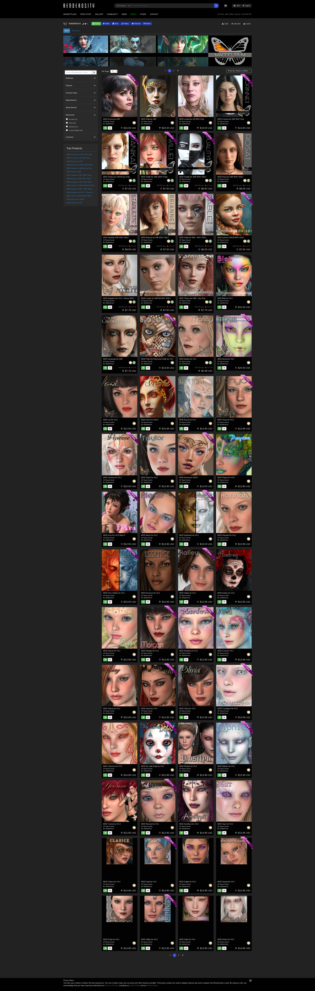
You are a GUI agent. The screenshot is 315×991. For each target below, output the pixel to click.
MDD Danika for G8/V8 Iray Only (79, 168)
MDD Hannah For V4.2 (226, 535)
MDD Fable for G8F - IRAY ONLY (79, 189)
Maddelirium (110, 124)
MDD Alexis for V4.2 (149, 535)
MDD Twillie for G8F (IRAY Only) (79, 175)
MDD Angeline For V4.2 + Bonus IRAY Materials (85, 192)
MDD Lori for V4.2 (110, 420)
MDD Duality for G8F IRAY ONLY (79, 182)
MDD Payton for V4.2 (226, 477)
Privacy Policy (152, 985)
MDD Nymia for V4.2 (225, 359)
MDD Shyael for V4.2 (226, 882)
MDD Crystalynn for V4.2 (227, 708)
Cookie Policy (135, 985)
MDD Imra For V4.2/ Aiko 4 (114, 535)
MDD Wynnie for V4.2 (150, 824)
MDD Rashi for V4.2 (149, 708)
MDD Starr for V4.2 (225, 824)
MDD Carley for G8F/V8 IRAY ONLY (80, 185)
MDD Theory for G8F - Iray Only (192, 298)
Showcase (76, 31)
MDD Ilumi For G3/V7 (150, 420)
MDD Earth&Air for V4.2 (189, 535)
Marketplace (70, 14)
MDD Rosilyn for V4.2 (188, 766)
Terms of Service (111, 985)
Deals (133, 14)
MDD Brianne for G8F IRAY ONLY (80, 165)
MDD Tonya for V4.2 (225, 420)
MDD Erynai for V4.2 (187, 420)
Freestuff (137, 23)
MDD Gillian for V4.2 (149, 939)
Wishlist (148, 23)
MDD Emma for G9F (75, 161)
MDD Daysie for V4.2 (111, 651)
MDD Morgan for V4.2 (150, 651)
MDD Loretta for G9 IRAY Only (78, 158)
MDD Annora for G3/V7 (76, 199)
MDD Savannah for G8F (113, 359)
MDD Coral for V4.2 (225, 651)
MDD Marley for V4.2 (187, 359)
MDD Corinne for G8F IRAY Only (79, 154)
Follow (97, 23)
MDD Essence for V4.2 (150, 593)
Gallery (99, 14)
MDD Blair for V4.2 (225, 298)
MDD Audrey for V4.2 (226, 593)
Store (116, 23)
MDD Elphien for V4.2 (226, 766)
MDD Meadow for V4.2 (188, 651)
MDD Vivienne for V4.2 (112, 477)
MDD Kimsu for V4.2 (74, 203)
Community (112, 14)
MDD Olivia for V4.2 (187, 708)
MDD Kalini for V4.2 (187, 939)
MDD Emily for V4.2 (111, 939)
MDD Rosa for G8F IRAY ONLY (79, 179)
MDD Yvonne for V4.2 (112, 824)
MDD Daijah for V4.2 (187, 882)
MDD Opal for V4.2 (149, 882)
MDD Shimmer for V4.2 (112, 766)
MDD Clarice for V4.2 (111, 882)
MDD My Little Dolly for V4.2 (152, 766)
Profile (106, 23)
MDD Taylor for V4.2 (149, 477)
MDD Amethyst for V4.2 (188, 824)
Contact (154, 14)
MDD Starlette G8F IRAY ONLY (116, 237)
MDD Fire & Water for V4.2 (114, 593)
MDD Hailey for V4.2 (187, 593)
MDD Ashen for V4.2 (225, 939)
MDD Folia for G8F (74, 172)
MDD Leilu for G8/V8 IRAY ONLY (79, 196)
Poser (143, 14)
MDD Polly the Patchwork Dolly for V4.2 (157, 359)
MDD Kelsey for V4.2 (111, 708)
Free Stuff (85, 14)
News (124, 14)
